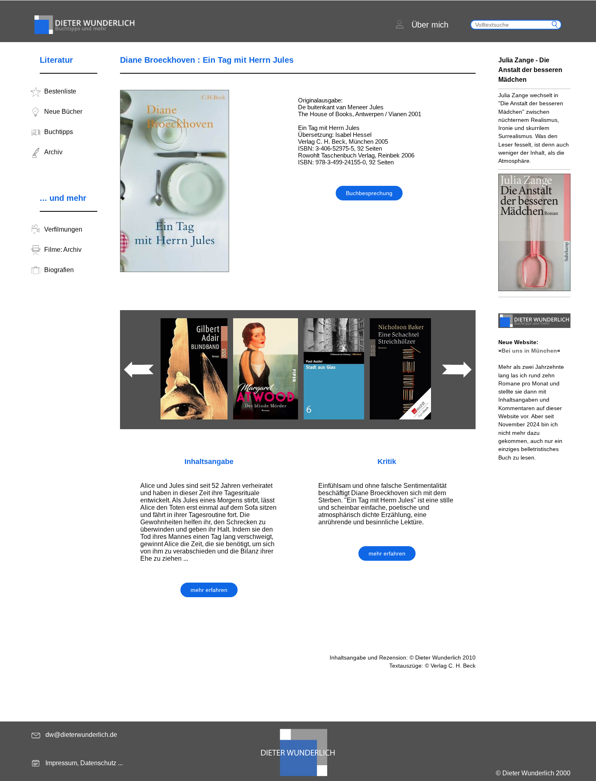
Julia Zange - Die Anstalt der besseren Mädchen (530, 70)
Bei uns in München (529, 350)
